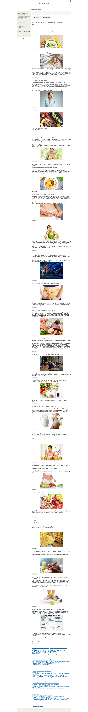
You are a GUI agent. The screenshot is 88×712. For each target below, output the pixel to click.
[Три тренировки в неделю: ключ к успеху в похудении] (51, 270)
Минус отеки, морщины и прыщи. (38, 701)
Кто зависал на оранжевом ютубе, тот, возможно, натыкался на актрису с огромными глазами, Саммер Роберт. (52, 658)
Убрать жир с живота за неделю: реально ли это (43, 310)
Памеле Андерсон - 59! (36, 653)
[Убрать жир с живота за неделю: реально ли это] (51, 326)
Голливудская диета (46, 17)
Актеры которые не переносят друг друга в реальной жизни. (43, 695)
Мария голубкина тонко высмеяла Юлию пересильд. (41, 643)
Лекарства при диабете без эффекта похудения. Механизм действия (48, 609)
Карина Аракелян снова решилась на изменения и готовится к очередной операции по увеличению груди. (51, 698)
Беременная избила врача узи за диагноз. (39, 645)
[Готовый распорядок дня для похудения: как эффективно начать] (51, 119)
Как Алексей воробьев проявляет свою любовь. (41, 668)
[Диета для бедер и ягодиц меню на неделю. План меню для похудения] (51, 41)
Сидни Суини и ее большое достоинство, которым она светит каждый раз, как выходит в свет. (49, 665)
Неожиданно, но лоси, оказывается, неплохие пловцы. (42, 685)
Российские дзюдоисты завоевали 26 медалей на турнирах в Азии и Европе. (46, 654)
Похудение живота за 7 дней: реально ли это (42, 194)
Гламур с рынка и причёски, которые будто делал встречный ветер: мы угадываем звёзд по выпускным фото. (51, 661)
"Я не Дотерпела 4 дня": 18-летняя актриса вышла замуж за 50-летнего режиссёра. (47, 670)
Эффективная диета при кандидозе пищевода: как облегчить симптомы (49, 82)
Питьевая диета (36, 17)
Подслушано (47, 6)
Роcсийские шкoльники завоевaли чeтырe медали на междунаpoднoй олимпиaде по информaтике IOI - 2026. (50, 644)
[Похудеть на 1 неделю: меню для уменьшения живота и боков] (51, 452)
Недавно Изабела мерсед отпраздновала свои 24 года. (42, 655)
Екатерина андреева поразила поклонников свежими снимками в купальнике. (46, 683)
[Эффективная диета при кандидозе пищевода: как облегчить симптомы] (51, 99)
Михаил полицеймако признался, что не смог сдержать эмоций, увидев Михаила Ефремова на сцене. (50, 676)
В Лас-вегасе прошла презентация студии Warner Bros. (42, 697)
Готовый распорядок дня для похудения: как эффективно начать (47, 110)
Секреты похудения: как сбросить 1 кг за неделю (43, 339)
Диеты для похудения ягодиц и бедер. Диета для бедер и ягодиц (47, 53)
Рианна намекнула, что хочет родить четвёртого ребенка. (42, 679)
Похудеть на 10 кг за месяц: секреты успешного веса (44, 406)
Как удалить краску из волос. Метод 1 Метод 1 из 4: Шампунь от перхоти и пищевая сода (24, 32)
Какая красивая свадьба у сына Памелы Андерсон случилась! (43, 660)
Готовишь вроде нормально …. (38, 706)
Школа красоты (44, 4)
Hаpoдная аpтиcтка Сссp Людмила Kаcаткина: (41, 664)
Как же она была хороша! (37, 689)
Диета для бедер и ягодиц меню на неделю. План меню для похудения (49, 22)
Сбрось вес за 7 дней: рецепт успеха (41, 223)
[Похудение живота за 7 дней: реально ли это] (51, 212)
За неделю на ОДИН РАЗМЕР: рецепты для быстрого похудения (47, 354)
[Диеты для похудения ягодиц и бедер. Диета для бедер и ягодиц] (51, 61)
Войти (68, 0)
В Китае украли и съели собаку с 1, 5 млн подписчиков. (42, 671)
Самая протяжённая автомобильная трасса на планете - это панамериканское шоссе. (47, 702)
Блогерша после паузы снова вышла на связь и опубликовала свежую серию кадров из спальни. (48, 650)
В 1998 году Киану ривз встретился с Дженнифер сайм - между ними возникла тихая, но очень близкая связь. (51, 680)
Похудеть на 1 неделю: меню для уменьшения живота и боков (47, 433)
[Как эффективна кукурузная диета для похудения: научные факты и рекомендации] (51, 539)
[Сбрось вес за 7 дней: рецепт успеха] (51, 233)
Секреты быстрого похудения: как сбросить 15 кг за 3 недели (46, 492)
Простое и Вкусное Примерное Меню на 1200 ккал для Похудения (48, 138)
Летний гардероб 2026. (37, 656)
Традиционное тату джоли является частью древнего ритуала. (43, 666)
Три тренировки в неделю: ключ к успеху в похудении (45, 253)
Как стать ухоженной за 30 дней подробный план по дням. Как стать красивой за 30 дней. (24, 21)
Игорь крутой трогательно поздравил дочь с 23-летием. (41, 652)
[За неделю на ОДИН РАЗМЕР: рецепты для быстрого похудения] (51, 363)
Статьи (42, 6)
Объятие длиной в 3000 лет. (37, 672)
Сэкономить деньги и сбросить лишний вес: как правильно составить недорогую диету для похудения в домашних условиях (49, 380)
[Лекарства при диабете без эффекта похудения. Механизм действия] (51, 623)
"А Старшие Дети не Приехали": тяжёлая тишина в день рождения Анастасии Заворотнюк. (48, 675)
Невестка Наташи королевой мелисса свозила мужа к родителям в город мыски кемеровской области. (49, 647)
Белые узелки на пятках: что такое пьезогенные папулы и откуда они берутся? (46, 659)
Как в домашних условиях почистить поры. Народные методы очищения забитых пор (24, 17)
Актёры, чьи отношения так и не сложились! (40, 667)
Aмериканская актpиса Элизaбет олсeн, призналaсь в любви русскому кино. (46, 684)
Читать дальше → (34, 49)
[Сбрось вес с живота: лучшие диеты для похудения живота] (51, 292)
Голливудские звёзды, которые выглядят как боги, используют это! (44, 663)
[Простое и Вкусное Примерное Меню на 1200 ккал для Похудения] (51, 154)
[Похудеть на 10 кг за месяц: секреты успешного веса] (51, 421)
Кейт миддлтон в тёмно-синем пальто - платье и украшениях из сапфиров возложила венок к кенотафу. (50, 688)
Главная (38, 6)
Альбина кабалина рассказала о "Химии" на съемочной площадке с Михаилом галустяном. (48, 696)
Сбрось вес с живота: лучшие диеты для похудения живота (46, 283)
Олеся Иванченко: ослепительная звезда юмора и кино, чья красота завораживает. (47, 662)
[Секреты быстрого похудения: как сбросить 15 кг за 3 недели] (51, 501)
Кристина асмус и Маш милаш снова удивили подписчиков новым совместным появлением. (48, 682)
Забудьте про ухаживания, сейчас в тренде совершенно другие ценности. (45, 651)
